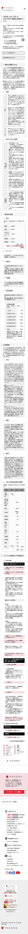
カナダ (7, 750)
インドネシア (20, 752)
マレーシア (9, 755)
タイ (18, 753)
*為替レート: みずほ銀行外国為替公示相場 (15, 246)
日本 (7, 745)
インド (18, 749)
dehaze (24, 9)
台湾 (18, 745)
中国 (7, 753)
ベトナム (8, 752)
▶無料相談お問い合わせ (9, 58)
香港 (18, 747)
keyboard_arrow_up (23, 39)
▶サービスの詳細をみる (9, 53)
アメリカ (8, 749)
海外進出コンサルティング (13, 830)
